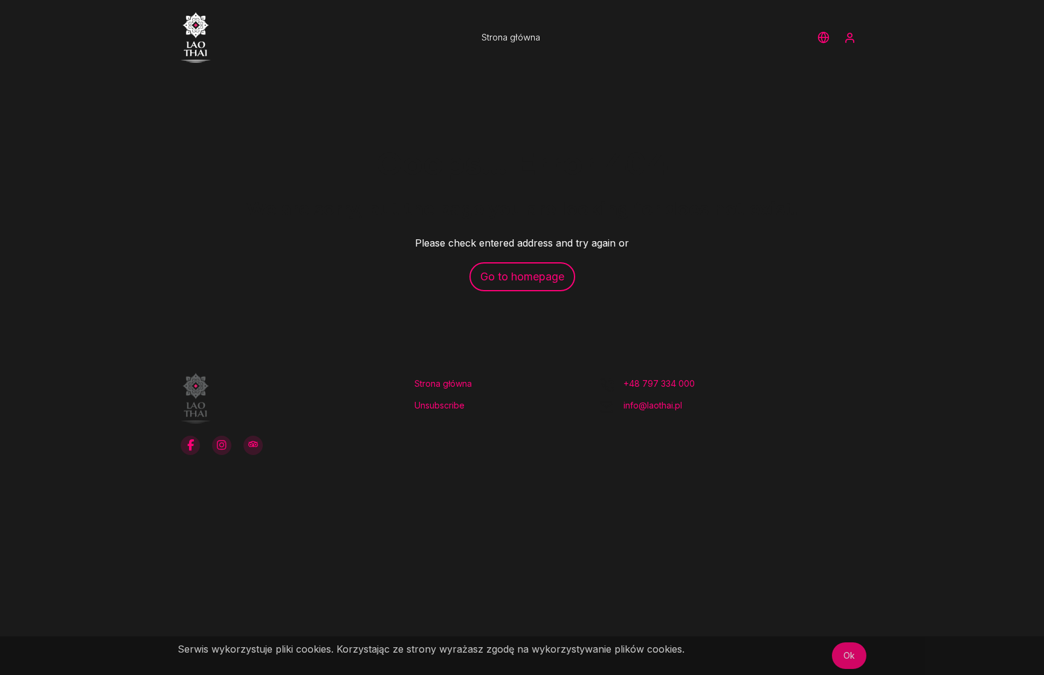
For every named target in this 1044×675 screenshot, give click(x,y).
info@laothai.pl (653, 405)
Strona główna (443, 383)
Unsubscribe (439, 405)
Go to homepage (522, 276)
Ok (849, 655)
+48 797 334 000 (659, 383)
